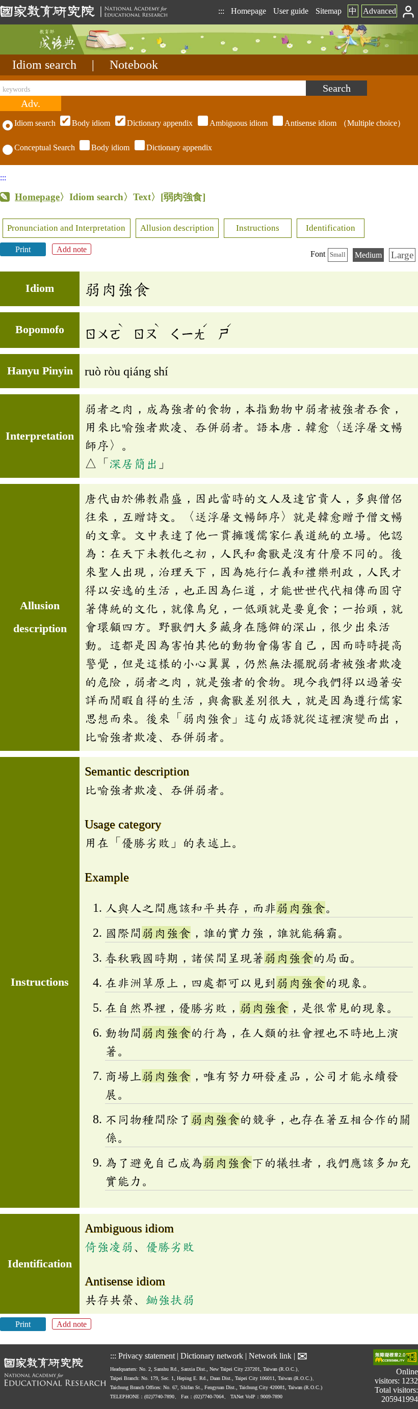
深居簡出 (133, 463)
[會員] (408, 11)
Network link (270, 1355)
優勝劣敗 (170, 1246)
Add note (72, 249)
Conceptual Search (44, 147)
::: (221, 11)
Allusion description (177, 228)
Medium (368, 255)
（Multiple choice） (238, 123)
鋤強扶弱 (170, 1299)
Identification (330, 228)
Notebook (134, 64)
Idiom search (44, 64)
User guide (290, 11)
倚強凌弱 (109, 1246)
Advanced (379, 11)
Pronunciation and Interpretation (66, 228)
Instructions (257, 228)
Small (338, 254)
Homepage (248, 11)
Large (402, 255)
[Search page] (51, 51)
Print (23, 249)
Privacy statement (146, 1355)
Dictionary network (211, 1355)
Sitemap (329, 11)
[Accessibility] (395, 1358)
